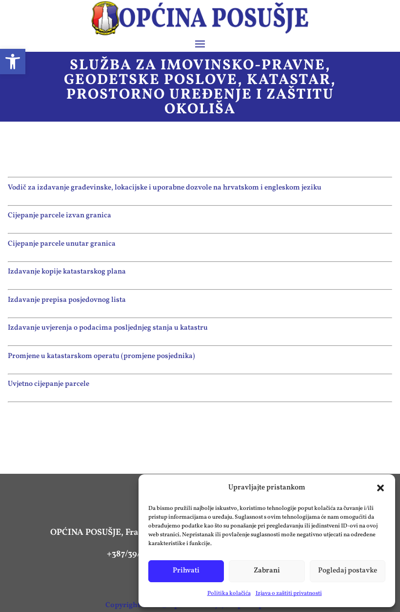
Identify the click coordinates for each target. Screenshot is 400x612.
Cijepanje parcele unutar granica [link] (62, 244)
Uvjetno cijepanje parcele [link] (48, 384)
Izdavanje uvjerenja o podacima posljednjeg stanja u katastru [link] (108, 328)
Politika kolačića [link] (229, 593)
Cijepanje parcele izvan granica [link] (59, 216)
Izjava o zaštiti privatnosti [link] (289, 593)
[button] (380, 488)
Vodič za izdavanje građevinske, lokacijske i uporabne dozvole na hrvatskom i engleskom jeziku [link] (164, 188)
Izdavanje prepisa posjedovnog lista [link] (67, 300)
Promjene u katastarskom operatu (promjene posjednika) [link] (101, 356)
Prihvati (186, 571)
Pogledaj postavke (347, 571)
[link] (12, 61)
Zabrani (267, 571)
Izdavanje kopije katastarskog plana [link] (67, 272)
